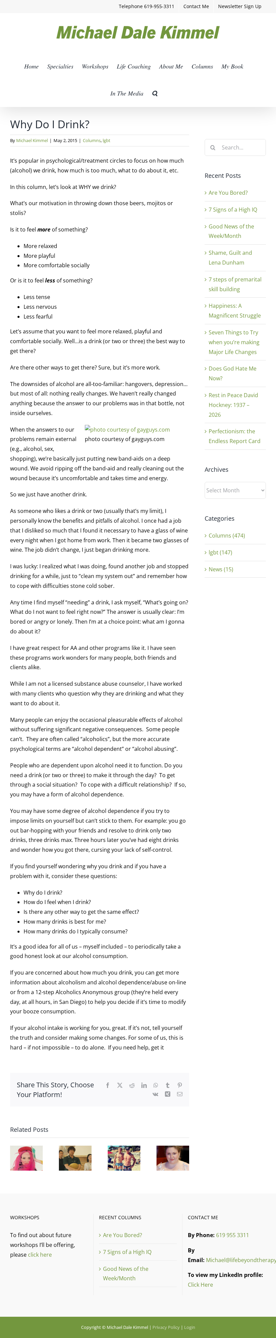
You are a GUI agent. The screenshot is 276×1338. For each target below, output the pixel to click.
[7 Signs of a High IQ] (75, 1149)
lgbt (106, 140)
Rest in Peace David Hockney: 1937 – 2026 (233, 404)
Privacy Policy (166, 1327)
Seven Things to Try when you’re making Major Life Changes (234, 342)
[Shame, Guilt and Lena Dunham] (173, 1149)
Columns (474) (227, 535)
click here (40, 1254)
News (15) (221, 569)
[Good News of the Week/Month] (124, 1149)
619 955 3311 (232, 1235)
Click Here (200, 1284)
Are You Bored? (228, 192)
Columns (92, 140)
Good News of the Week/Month (125, 1273)
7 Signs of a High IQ (233, 209)
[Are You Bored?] (26, 1149)
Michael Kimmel (32, 140)
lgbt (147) (220, 552)
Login (189, 1327)
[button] (155, 93)
